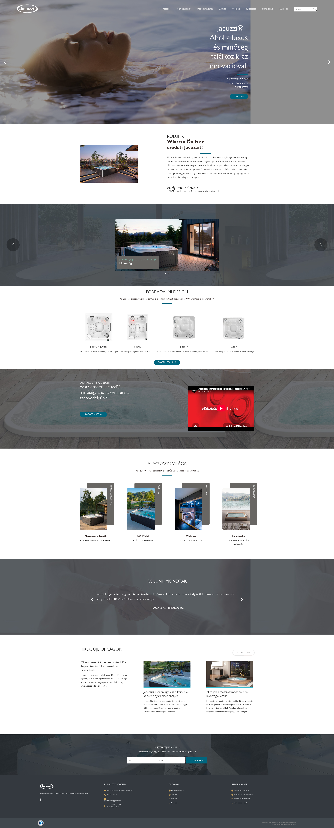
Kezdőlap (167, 9)
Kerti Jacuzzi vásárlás (241, 803)
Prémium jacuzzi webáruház (243, 795)
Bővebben (239, 97)
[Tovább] (167, 675)
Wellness (236, 9)
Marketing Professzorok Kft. (287, 822)
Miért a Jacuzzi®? (184, 9)
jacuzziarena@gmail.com (112, 801)
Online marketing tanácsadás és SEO (284, 824)
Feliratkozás (196, 760)
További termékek (167, 362)
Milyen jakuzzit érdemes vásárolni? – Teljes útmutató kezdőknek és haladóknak (103, 666)
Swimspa (222, 9)
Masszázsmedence (205, 9)
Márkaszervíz (267, 9)
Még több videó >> (93, 414)
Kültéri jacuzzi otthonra (242, 799)
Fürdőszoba (251, 9)
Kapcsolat (283, 9)
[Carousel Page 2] (168, 273)
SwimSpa (174, 795)
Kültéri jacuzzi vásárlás (241, 790)
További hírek (243, 652)
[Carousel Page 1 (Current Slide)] (165, 273)
